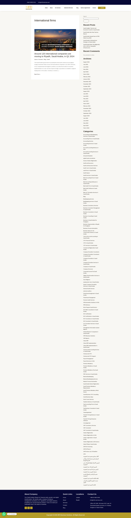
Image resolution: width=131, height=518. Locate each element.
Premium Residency (88, 363)
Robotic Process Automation (90, 381)
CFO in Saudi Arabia (88, 243)
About (51, 7)
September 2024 (87, 113)
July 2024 (85, 118)
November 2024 (87, 108)
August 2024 (86, 115)
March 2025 (86, 103)
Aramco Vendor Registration (90, 160)
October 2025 (86, 86)
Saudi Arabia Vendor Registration (91, 383)
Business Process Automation (90, 228)
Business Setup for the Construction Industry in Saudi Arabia (90, 232)
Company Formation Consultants (91, 252)
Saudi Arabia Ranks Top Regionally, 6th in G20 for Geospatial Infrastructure (91, 46)
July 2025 (85, 93)
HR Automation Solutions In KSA (91, 302)
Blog (77, 7)
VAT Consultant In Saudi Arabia (90, 430)
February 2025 (86, 106)
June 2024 (85, 120)
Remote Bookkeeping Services (90, 379)
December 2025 (87, 81)
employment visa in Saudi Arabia (91, 282)
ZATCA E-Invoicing (87, 446)
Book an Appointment (85, 7)
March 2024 (86, 128)
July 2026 (85, 64)
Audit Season (86, 173)
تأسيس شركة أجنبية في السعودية (90, 469)
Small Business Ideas (88, 397)
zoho (84, 454)
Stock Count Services (88, 399)
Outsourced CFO (87, 353)
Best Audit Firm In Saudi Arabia (90, 186)
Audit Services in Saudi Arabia (90, 175)
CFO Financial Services (88, 240)
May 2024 (85, 123)
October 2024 (86, 110)
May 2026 (85, 69)
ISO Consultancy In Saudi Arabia (91, 318)
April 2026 (85, 71)
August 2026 (86, 62)
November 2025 (87, 84)
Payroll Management (88, 358)
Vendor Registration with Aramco (91, 441)
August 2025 (86, 91)
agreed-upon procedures (89, 158)
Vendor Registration (88, 432)
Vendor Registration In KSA (89, 435)
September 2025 (87, 88)
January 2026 (86, 79)
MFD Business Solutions (89, 335)
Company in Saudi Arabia (89, 266)
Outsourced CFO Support (89, 356)
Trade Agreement (87, 412)
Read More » (37, 74)
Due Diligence (86, 279)
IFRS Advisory (86, 304)
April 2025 (85, 101)
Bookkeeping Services (88, 199)
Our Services (58, 7)
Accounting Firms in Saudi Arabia (91, 138)
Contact (94, 7)
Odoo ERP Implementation (89, 343)
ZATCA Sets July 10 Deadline (90, 451)
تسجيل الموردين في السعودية (90, 471)
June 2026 (85, 66)
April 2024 (85, 125)
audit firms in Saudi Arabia (89, 170)
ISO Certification (87, 313)
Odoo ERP (85, 340)
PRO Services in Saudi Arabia (90, 374)
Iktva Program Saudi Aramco (90, 307)
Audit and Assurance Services (90, 165)
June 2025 (85, 96)
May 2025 (85, 98)
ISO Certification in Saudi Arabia (91, 316)
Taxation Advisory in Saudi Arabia (91, 401)
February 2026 (86, 76)
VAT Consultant (87, 427)
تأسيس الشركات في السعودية (90, 467)
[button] (4, 514)
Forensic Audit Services (88, 300)
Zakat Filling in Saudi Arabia (90, 444)
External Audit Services (88, 288)
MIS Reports (86, 338)
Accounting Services (88, 141)
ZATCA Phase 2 (87, 449)
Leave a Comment (38, 59)
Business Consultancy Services (90, 205)
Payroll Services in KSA (88, 361)
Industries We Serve (68, 7)
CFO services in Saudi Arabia (90, 245)
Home (46, 7)
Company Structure (88, 269)
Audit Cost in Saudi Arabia (89, 168)
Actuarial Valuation (88, 155)
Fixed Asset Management (89, 297)
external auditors (87, 291)
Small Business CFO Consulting (90, 394)
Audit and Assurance (88, 163)
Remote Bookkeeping (88, 376)
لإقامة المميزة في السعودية (89, 484)
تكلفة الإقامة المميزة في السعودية (91, 478)
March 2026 (86, 74)
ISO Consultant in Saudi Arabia (90, 321)
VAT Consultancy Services (89, 425)
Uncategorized (86, 423)
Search (85, 16)
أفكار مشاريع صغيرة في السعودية (91, 456)
